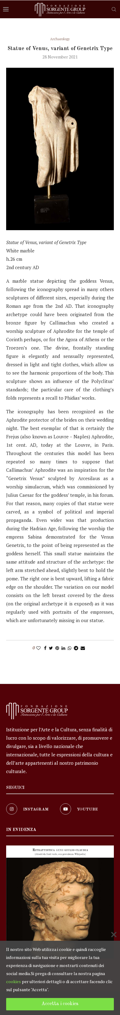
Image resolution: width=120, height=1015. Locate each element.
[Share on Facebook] (45, 648)
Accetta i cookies (60, 1003)
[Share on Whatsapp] (69, 648)
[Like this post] (38, 648)
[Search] (114, 9)
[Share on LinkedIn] (63, 648)
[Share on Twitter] (51, 648)
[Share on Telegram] (76, 648)
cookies (13, 981)
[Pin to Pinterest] (57, 648)
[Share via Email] (83, 648)
